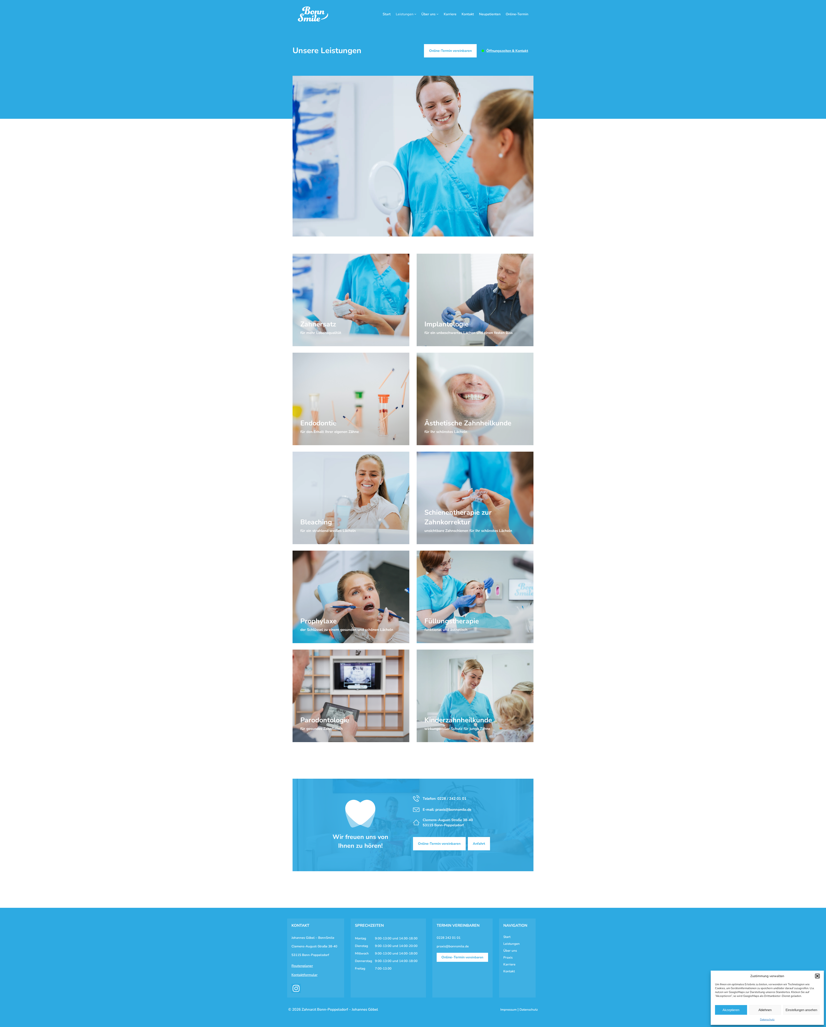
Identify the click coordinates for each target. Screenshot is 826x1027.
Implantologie (431, 313)
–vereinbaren (462, 957)
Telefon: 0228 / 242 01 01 (444, 798)
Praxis (508, 957)
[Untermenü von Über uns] (437, 14)
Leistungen (511, 944)
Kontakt (509, 971)
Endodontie (305, 412)
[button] (817, 976)
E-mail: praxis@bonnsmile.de (447, 809)
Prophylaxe (305, 610)
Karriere (509, 964)
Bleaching (304, 511)
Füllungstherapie (434, 610)
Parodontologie (308, 709)
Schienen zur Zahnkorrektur (442, 501)
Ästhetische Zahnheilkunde (442, 412)
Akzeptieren (731, 1010)
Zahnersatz (305, 313)
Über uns (510, 950)
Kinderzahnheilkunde (437, 709)
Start (506, 937)
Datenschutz (767, 1019)
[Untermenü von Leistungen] (415, 14)
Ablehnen (765, 1010)
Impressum (508, 1009)
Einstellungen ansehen (801, 1010)
